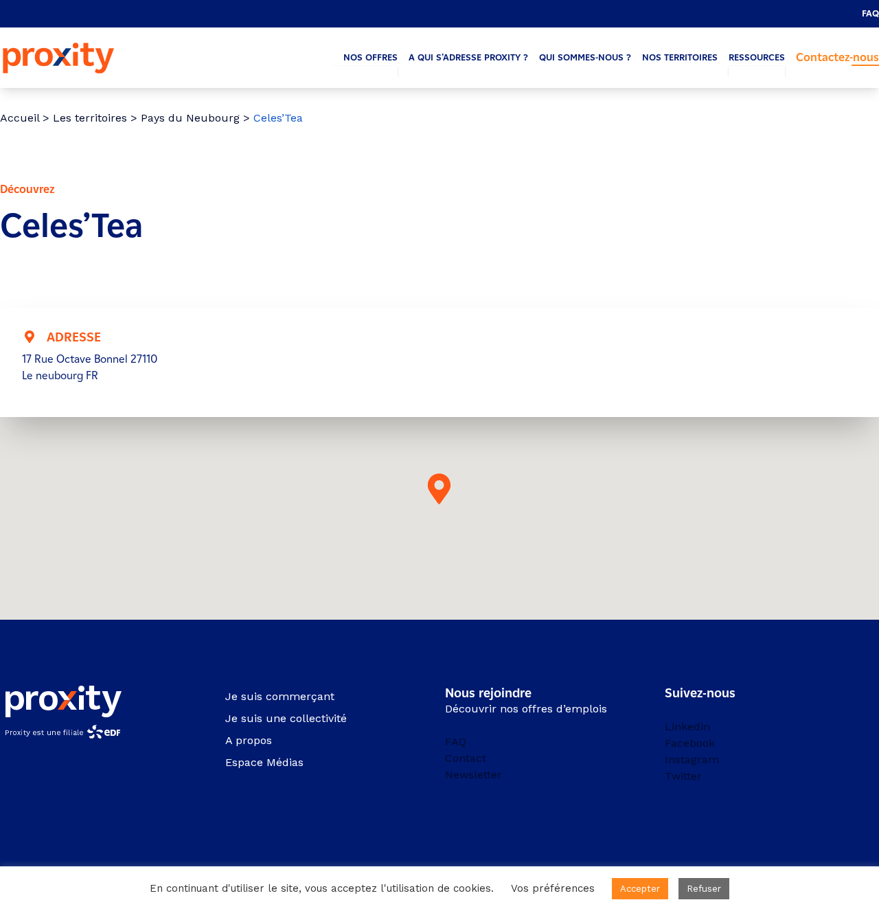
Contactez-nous (837, 57)
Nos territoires (680, 57)
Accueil (19, 117)
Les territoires (90, 117)
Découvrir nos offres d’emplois (526, 708)
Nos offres (370, 57)
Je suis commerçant (279, 696)
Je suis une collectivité (286, 718)
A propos (248, 740)
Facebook (690, 743)
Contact (465, 758)
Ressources (757, 57)
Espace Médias (264, 762)
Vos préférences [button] (553, 888)
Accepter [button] (640, 889)
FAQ (870, 13)
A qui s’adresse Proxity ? (468, 57)
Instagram (692, 759)
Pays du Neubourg (190, 117)
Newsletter (473, 774)
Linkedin (687, 726)
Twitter (683, 776)
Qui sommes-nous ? (585, 57)
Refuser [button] (704, 889)
